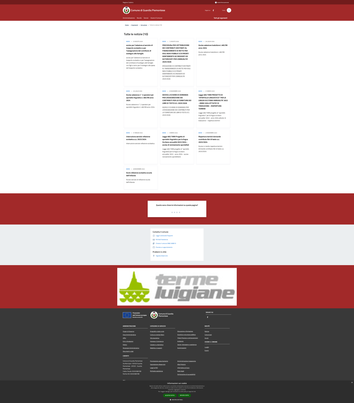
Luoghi (207, 347)
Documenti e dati (128, 351)
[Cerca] (229, 10)
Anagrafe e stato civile (157, 331)
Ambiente (180, 341)
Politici (125, 345)
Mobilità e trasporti (156, 348)
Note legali (180, 371)
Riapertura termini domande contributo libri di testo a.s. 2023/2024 (209, 139)
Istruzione (144, 25)
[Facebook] (212, 10)
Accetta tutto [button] (170, 395)
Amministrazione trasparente (186, 361)
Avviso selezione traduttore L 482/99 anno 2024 (212, 46)
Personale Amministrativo (131, 348)
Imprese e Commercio (157, 341)
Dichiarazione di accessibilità (186, 374)
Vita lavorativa (154, 338)
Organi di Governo (128, 331)
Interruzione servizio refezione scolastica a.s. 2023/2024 (138, 138)
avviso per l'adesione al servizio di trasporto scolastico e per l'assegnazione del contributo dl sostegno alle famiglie (139, 49)
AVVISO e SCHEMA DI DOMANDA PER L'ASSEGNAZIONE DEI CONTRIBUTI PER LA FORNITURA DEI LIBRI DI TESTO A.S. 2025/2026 (176, 99)
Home (127, 25)
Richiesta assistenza (156, 371)
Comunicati (208, 335)
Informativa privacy (183, 368)
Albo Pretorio (181, 364)
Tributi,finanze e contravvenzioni (187, 338)
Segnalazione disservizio (157, 364)
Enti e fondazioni (128, 341)
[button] (177, 400)
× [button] (352, 382)
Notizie (207, 331)
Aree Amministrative (129, 335)
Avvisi (128, 41)
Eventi (207, 350)
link (195, 391)
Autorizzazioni (181, 348)
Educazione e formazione (185, 331)
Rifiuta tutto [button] (184, 395)
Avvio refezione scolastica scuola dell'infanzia (139, 174)
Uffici (124, 338)
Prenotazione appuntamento (159, 361)
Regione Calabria (128, 2)
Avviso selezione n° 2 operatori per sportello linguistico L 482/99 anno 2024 (140, 97)
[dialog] (177, 392)
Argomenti (134, 25)
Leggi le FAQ (154, 368)
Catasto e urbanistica (156, 345)
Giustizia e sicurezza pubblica (186, 335)
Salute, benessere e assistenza (187, 344)
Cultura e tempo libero (157, 335)
